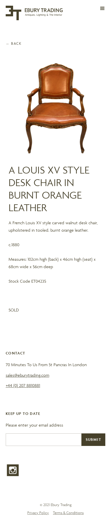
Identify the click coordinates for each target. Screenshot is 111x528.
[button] (102, 8)
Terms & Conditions (68, 512)
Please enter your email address (34, 425)
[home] (34, 13)
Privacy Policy (38, 512)
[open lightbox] (56, 108)
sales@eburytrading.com (27, 375)
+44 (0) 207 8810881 (23, 385)
